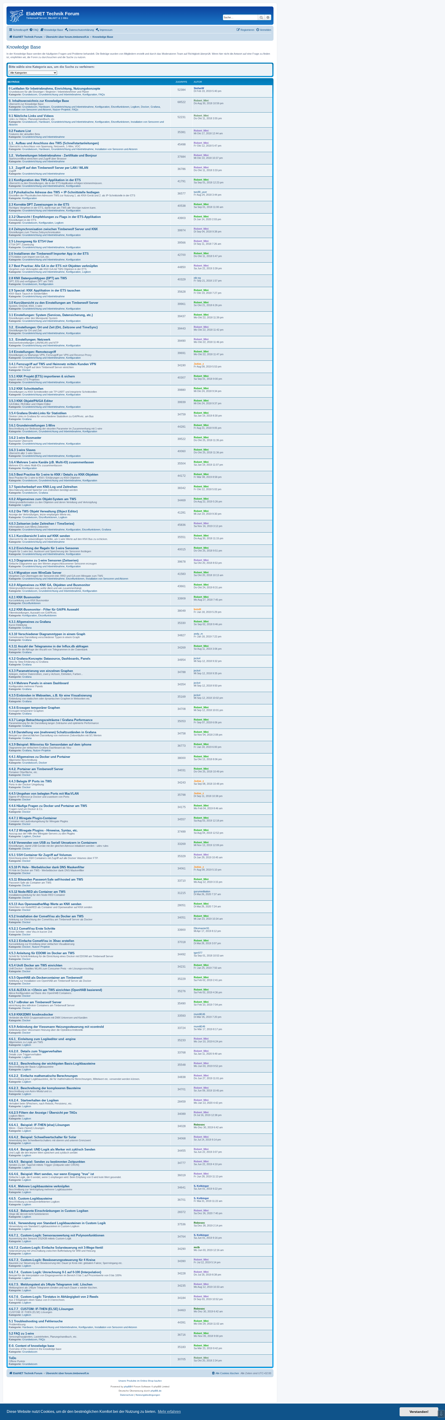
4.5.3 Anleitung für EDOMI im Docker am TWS (42, 953)
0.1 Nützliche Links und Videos (31, 116)
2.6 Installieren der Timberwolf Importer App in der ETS (49, 253)
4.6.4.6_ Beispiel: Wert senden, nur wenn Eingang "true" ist (51, 1174)
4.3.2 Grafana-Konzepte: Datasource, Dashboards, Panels (49, 658)
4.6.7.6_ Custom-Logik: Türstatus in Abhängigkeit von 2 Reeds (53, 1296)
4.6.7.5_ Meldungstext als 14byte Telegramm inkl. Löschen (50, 1284)
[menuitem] (33, 30)
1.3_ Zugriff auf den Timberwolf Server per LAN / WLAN (48, 167)
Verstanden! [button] (419, 1412)
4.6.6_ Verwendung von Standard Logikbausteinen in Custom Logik (57, 1223)
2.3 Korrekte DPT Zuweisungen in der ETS (39, 204)
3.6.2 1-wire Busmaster (25, 437)
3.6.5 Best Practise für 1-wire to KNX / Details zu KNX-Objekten (53, 474)
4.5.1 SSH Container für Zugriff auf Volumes (40, 855)
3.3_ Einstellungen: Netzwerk (29, 339)
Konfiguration (90, 94)
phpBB (127, 1386)
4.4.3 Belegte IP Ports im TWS (30, 781)
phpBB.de (156, 1390)
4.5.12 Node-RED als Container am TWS (37, 891)
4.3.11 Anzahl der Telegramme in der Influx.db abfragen (48, 646)
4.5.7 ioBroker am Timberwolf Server (35, 1002)
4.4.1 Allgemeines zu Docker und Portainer (39, 757)
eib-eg (197, 277)
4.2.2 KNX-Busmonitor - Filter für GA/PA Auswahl (44, 609)
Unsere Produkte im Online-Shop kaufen (140, 1380)
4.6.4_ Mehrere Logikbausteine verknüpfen (39, 1186)
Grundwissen (29, 94)
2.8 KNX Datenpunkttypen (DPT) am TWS (38, 278)
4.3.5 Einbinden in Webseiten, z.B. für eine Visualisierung (50, 695)
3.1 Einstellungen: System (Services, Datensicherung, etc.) (51, 315)
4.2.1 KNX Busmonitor (25, 597)
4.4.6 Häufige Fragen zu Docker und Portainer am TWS (48, 806)
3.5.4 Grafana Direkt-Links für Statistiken (38, 413)
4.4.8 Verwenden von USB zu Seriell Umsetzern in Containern (53, 842)
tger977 (198, 952)
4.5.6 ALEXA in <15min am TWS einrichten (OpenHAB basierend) (55, 990)
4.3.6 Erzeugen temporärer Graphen (34, 707)
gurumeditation (202, 891)
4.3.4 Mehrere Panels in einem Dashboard (39, 683)
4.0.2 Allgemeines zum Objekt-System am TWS (42, 499)
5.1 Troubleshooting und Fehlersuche (36, 1321)
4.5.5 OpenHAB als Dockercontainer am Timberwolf (45, 977)
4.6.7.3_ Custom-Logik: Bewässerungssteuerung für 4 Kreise (52, 1260)
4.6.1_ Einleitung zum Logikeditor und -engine (42, 1039)
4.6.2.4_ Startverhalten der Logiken (34, 1100)
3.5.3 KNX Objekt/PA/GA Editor (31, 401)
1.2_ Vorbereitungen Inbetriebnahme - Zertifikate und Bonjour (53, 155)
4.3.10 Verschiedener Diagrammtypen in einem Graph (47, 634)
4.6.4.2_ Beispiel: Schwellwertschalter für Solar (42, 1137)
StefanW (199, 88)
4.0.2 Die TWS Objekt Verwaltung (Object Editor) (43, 511)
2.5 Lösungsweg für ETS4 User (31, 241)
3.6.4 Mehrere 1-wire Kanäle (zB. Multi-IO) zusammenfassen (51, 462)
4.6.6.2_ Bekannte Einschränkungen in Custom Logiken (48, 1211)
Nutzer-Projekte (61, 109)
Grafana (155, 106)
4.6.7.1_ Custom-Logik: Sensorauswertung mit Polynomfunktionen (56, 1235)
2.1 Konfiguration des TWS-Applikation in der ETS (45, 180)
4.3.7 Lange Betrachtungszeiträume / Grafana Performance (50, 720)
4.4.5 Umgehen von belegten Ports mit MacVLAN (44, 793)
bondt (197, 609)
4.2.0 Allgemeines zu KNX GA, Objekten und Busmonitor (49, 585)
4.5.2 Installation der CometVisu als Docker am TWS (46, 916)
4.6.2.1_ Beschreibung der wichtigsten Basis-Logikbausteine (52, 1063)
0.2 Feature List (20, 131)
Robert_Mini (201, 100)
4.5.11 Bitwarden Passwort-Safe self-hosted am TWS (46, 879)
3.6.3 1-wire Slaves (22, 450)
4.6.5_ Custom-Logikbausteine (30, 1198)
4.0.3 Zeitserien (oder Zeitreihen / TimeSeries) (41, 523)
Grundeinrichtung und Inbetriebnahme (60, 94)
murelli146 (199, 1014)
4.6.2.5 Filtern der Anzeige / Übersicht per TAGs (43, 1112)
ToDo (12, 1358)
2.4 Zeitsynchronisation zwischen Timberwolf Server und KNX (53, 229)
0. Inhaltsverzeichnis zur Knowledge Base (39, 101)
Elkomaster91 (201, 928)
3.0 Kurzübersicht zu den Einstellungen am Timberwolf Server (53, 302)
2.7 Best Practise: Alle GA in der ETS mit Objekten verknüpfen (53, 266)
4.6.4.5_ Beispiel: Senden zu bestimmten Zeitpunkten (47, 1161)
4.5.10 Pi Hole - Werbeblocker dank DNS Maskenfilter (46, 867)
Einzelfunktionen (120, 106)
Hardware (44, 106)
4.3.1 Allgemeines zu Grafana (30, 622)
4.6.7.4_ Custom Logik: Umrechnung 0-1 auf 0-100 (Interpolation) (55, 1272)
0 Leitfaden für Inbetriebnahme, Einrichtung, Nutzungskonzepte (54, 88)
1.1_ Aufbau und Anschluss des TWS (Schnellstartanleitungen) (54, 143)
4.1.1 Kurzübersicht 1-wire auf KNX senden (39, 536)
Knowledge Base (23, 47)
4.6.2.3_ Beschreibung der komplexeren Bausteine (45, 1088)
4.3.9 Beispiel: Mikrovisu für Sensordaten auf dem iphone (50, 744)
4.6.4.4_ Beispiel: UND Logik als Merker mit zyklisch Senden (52, 1149)
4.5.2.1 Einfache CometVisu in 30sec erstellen (41, 941)
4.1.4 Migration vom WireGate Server (35, 572)
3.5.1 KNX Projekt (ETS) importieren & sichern (42, 376)
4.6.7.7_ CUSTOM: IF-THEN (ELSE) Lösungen (41, 1309)
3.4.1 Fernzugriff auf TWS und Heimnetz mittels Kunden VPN (52, 364)
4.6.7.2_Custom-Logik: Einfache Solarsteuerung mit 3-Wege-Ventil (56, 1247)
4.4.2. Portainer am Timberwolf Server (36, 769)
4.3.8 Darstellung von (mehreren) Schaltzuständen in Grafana (52, 732)
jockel (197, 658)
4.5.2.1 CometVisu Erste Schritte (32, 928)
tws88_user (200, 192)
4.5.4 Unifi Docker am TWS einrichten (35, 965)
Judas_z (199, 363)
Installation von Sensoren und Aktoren (30, 109)
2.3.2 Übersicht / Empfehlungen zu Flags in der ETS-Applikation (55, 217)
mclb (197, 1247)
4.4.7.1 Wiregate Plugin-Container (33, 818)
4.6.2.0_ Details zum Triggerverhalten (35, 1051)
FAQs (102, 94)
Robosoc (199, 1124)
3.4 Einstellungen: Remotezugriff (32, 352)
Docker (145, 106)
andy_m (198, 633)
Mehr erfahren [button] (169, 1412)
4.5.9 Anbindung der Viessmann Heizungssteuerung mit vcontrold (56, 1026)
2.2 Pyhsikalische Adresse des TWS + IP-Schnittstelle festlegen (54, 192)
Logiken (135, 106)
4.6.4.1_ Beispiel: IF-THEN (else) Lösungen (39, 1125)
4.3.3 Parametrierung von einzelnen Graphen (41, 671)
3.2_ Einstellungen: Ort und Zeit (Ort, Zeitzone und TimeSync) (53, 327)
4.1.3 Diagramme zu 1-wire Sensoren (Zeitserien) (43, 560)
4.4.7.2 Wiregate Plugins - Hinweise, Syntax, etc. (43, 830)
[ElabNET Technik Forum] (17, 15)
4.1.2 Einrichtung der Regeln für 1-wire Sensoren (44, 548)
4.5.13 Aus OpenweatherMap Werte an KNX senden (45, 904)
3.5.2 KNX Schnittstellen (26, 388)
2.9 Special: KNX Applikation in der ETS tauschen (44, 290)
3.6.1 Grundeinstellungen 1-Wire (32, 425)
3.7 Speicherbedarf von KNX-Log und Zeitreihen (43, 487)
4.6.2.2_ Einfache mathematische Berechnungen (43, 1076)
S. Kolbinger (201, 1186)
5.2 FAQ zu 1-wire (21, 1333)
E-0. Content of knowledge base (31, 1346)
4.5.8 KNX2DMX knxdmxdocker (31, 1014)
